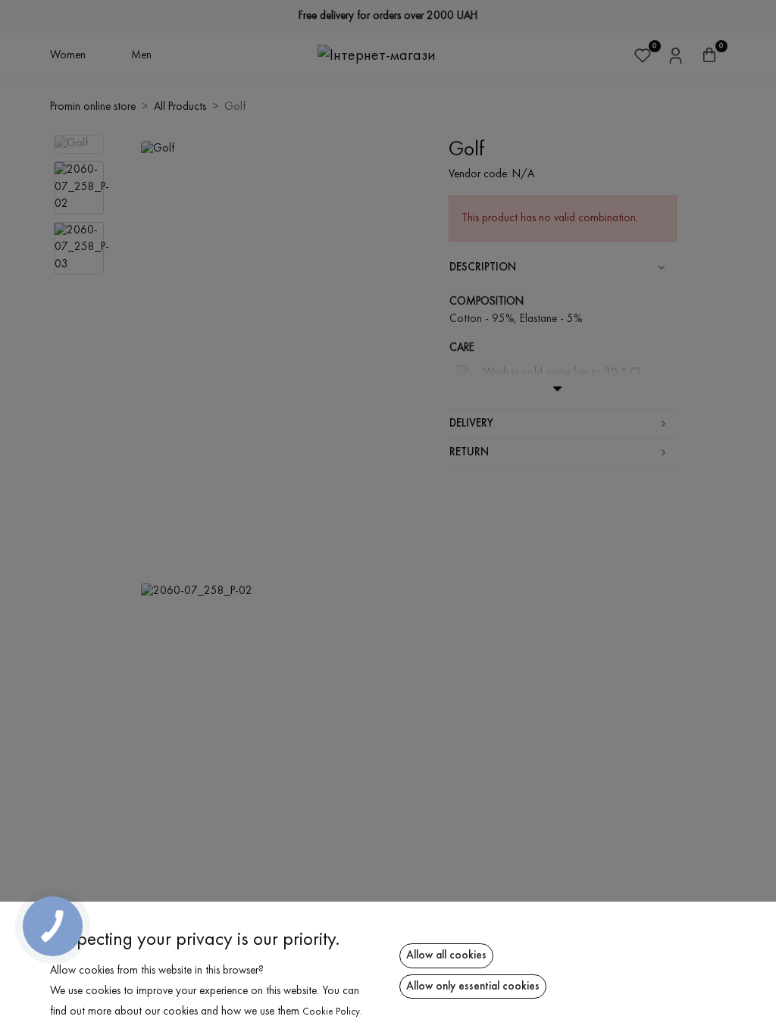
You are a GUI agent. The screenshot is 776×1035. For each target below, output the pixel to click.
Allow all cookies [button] (446, 955)
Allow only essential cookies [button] (473, 986)
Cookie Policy (331, 1012)
